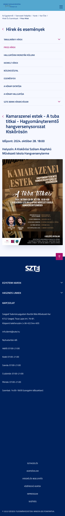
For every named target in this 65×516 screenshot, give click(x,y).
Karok (35, 15)
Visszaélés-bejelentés (32, 478)
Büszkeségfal (11, 70)
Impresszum (32, 493)
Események (10, 78)
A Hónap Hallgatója (14, 93)
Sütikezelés (32, 463)
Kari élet (43, 15)
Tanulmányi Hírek (13, 39)
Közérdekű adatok (32, 486)
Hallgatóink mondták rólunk (19, 55)
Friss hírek (24, 18)
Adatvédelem (33, 471)
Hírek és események (10, 18)
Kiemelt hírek (11, 62)
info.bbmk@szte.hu (11, 331)
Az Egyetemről (7, 15)
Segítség (32, 501)
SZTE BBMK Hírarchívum (16, 101)
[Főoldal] (12, 5)
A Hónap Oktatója (12, 86)
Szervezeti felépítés (23, 15)
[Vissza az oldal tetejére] (59, 256)
